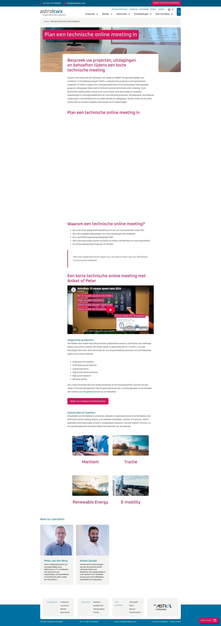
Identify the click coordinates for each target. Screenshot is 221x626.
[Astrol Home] (163, 607)
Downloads (144, 9)
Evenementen (135, 612)
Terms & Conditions (160, 622)
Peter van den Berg (56, 561)
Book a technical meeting (166, 3)
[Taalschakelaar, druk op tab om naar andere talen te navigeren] (171, 9)
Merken (105, 14)
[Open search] (179, 11)
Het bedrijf (133, 602)
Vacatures (133, 9)
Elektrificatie (98, 606)
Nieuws (132, 609)
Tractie (96, 612)
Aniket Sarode (88, 561)
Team (131, 606)
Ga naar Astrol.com (119, 9)
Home (46, 21)
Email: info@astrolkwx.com (125, 622)
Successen (64, 606)
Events (153, 9)
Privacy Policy (175, 622)
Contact (161, 9)
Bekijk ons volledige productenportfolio (87, 401)
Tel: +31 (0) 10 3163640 (88, 622)
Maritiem (97, 602)
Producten (90, 14)
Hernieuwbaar (99, 609)
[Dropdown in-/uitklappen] (97, 14)
